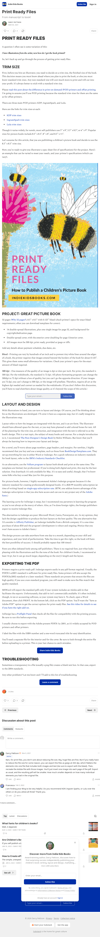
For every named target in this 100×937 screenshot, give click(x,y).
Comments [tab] (8, 729)
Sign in (93, 4)
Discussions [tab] (22, 816)
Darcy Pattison (14, 22)
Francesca (10, 785)
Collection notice (68, 918)
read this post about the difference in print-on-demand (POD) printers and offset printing (52, 89)
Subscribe (82, 4)
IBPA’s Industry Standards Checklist (47, 458)
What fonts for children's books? (20, 823)
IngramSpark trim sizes (18, 120)
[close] (75, 842)
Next (89, 710)
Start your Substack (43, 925)
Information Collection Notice (49, 890)
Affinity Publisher (25, 522)
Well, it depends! (9, 827)
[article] (50, 828)
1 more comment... (8, 803)
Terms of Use (63, 888)
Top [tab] (5, 816)
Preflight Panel (24, 614)
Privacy (49, 918)
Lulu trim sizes (14, 124)
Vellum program (35, 464)
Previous (12, 710)
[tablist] (13, 729)
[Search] (95, 816)
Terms (56, 918)
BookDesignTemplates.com (78, 451)
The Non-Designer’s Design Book (37, 438)
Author (9, 756)
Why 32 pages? (18, 319)
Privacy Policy (69, 890)
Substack (37, 931)
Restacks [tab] (19, 729)
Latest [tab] (12, 816)
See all (7, 872)
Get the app (63, 925)
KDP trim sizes (14, 115)
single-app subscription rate (40, 488)
